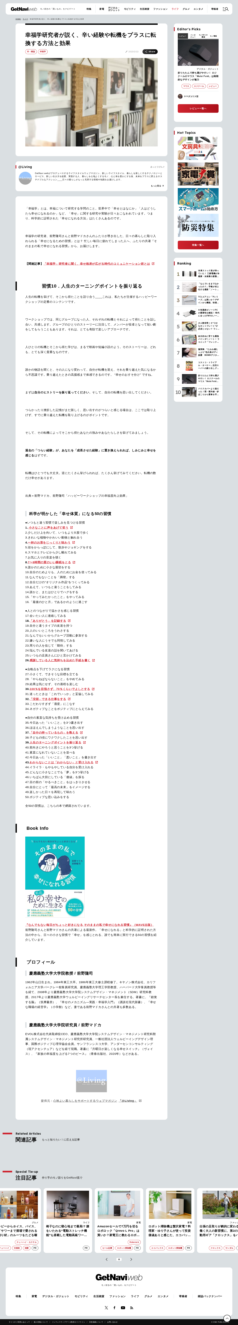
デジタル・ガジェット (114, 9)
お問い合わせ (112, 1322)
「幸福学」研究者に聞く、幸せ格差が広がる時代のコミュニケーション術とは (97, 263)
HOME (18, 19)
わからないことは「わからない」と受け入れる (62, 762)
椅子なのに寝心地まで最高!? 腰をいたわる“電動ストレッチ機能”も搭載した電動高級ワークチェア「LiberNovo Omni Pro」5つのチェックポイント (67, 1231)
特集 (89, 9)
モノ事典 (213, 36)
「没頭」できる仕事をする (48, 699)
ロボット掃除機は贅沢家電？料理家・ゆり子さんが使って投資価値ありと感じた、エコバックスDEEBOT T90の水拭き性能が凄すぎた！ (170, 1231)
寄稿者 (214, 9)
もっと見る (157, 185)
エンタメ (198, 9)
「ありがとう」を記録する (48, 620)
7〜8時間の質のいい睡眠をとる (49, 562)
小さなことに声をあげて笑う (48, 527)
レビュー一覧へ (198, 108)
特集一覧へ (198, 245)
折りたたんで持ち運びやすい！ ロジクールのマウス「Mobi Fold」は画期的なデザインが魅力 (198, 76)
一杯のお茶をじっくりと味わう (49, 542)
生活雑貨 (144, 9)
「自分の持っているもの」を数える (54, 732)
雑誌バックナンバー (210, 1296)
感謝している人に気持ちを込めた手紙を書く (60, 660)
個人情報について (41, 1322)
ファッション (160, 9)
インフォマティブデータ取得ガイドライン (68, 1322)
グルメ (186, 9)
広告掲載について (96, 1322)
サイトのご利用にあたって (19, 1322)
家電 (101, 9)
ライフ (175, 9)
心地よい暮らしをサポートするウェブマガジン (95, 1100)
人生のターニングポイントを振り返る (55, 742)
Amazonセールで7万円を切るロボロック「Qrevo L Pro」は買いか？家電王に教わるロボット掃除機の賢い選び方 (118, 1231)
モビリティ (130, 9)
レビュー (182, 36)
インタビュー (193, 36)
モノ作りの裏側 (203, 36)
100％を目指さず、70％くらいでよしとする (60, 689)
